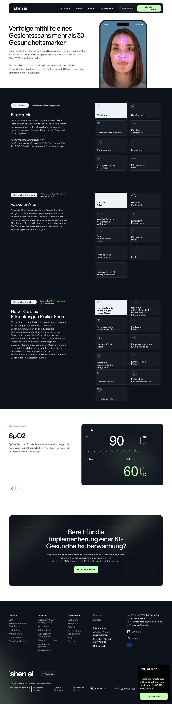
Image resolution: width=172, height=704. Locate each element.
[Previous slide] (12, 488)
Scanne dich (127, 8)
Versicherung (44, 626)
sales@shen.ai (141, 624)
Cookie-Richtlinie (58, 689)
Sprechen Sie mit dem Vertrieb (102, 640)
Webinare (73, 619)
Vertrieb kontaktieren (149, 8)
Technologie (15, 630)
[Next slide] (20, 488)
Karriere (97, 619)
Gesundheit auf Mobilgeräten (46, 621)
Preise (79, 8)
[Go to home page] (20, 8)
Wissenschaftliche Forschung (18, 625)
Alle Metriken (15, 637)
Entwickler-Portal (17, 641)
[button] (65, 8)
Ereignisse (73, 623)
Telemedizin (44, 630)
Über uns (97, 614)
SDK (11, 619)
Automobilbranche (47, 640)
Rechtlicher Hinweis (38, 689)
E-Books (72, 627)
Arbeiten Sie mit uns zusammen (101, 633)
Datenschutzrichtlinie (19, 687)
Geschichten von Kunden (74, 632)
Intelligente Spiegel (43, 645)
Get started (99, 646)
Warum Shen (15, 633)
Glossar (72, 641)
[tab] (111, 110)
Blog (70, 637)
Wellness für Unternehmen (45, 635)
